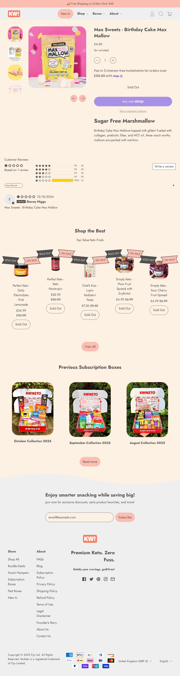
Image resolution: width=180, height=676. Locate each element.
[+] (113, 60)
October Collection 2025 (32, 441)
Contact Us (44, 636)
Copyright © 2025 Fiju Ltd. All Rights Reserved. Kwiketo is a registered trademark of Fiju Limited (34, 659)
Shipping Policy (47, 591)
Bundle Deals (16, 566)
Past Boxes (15, 591)
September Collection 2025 (90, 443)
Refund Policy (45, 597)
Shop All (13, 559)
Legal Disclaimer (44, 613)
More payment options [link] (133, 111)
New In (12, 597)
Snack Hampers (18, 572)
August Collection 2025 (147, 443)
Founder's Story (47, 622)
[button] (161, 14)
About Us (43, 629)
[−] (97, 60)
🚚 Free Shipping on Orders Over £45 (90, 4)
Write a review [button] (164, 166)
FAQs (40, 559)
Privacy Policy (46, 584)
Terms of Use (45, 604)
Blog (40, 566)
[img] (26, 196)
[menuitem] (16, 35)
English (164, 661)
